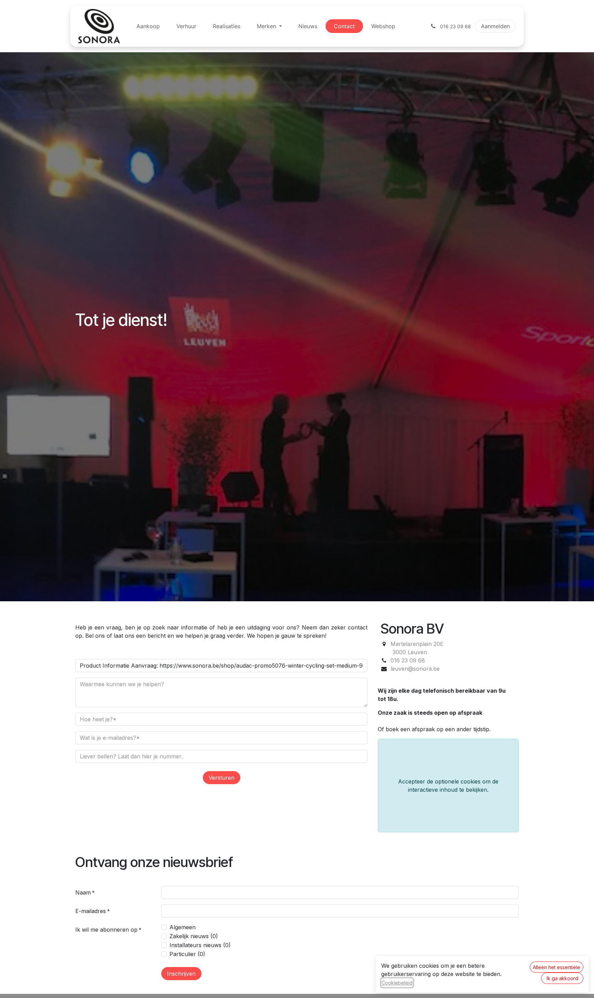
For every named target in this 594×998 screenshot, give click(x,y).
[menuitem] (148, 26)
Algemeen (182, 927)
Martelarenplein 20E (416, 643)
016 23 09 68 (407, 660)
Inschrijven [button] (181, 973)
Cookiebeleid (397, 983)
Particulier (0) (187, 954)
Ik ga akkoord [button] (562, 978)
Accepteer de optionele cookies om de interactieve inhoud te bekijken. (448, 785)
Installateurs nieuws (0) (200, 945)
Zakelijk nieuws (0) (193, 936)
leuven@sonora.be (415, 668)
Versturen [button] (221, 777)
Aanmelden (495, 26)
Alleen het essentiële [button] (556, 967)
